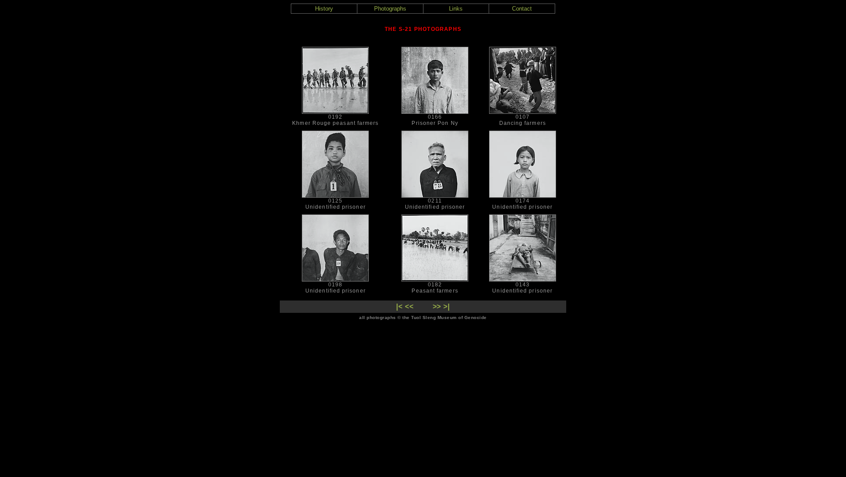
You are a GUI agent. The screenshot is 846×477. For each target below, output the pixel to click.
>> (437, 306)
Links (456, 8)
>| (446, 306)
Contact (522, 8)
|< (399, 306)
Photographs (390, 8)
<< (409, 306)
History (324, 8)
